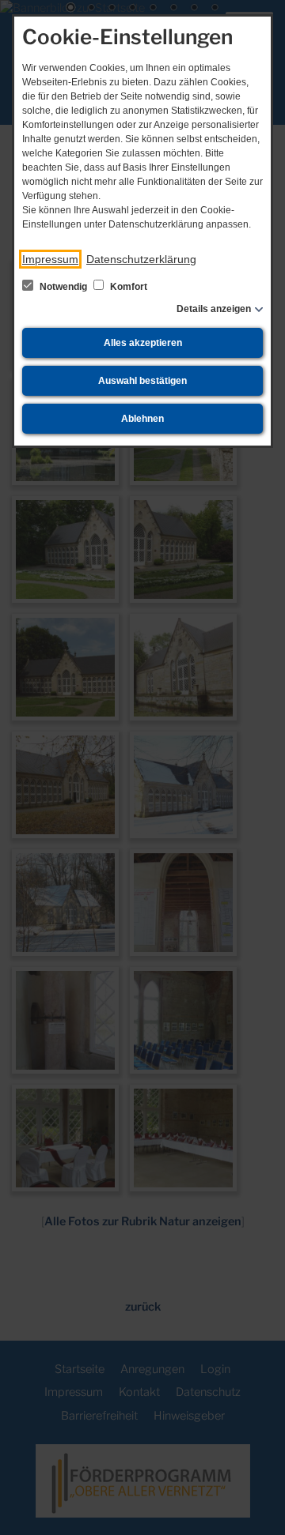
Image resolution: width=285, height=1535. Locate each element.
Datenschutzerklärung (141, 259)
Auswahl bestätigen (142, 380)
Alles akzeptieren (143, 342)
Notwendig (63, 286)
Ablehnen (142, 418)
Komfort (127, 286)
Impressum (50, 259)
